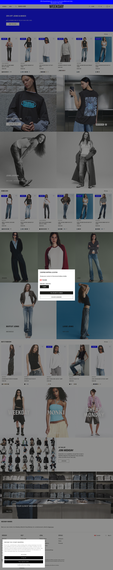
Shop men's (59, 2)
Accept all (23, 557)
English (44, 286)
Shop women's (54, 2)
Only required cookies (24, 561)
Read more (23, 554)
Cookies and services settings (23, 564)
